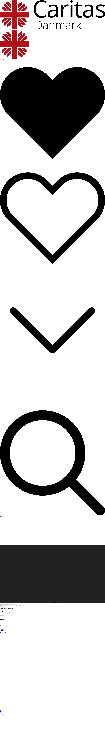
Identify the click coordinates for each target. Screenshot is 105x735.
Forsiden (5, 553)
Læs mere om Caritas (5, 565)
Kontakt (5, 554)
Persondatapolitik (4, 566)
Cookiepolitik (3, 568)
